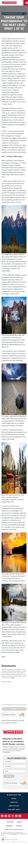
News (14, 798)
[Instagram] (12, 816)
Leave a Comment (6, 681)
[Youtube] (9, 816)
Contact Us (19, 825)
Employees (14, 806)
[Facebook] (2, 816)
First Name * (8, 761)
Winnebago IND (14, 795)
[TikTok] (19, 816)
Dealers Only (14, 809)
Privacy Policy (7, 752)
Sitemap (19, 822)
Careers (14, 802)
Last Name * (8, 766)
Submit (14, 709)
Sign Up (8, 776)
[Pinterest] (16, 816)
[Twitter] (5, 816)
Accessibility (9, 825)
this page (12, 677)
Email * (7, 771)
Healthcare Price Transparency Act (14, 829)
